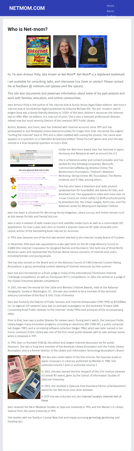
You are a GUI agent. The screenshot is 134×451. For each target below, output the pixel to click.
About (110, 11)
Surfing (111, 16)
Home (110, 5)
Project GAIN (114, 21)
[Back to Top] (128, 444)
